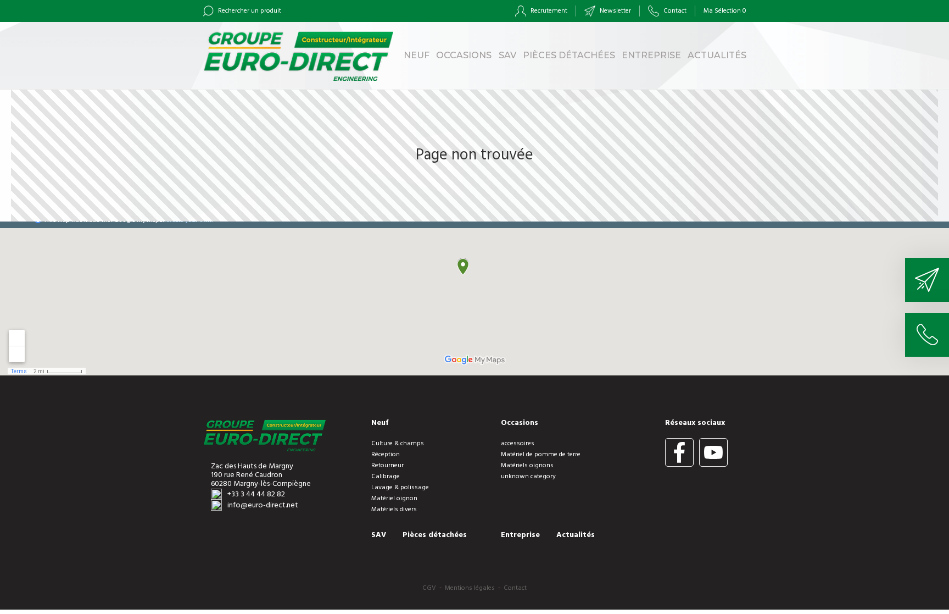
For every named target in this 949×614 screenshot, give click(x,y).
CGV (429, 588)
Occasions (464, 55)
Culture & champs (397, 443)
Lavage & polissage (400, 487)
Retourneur (387, 465)
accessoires (517, 443)
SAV (507, 55)
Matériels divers (394, 509)
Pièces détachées (569, 55)
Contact (674, 10)
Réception (385, 454)
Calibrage (385, 476)
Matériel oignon (394, 498)
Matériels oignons (527, 465)
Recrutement (548, 10)
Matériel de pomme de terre (540, 454)
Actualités (717, 55)
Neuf (416, 55)
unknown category (528, 476)
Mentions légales (470, 588)
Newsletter (614, 10)
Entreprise (651, 55)
